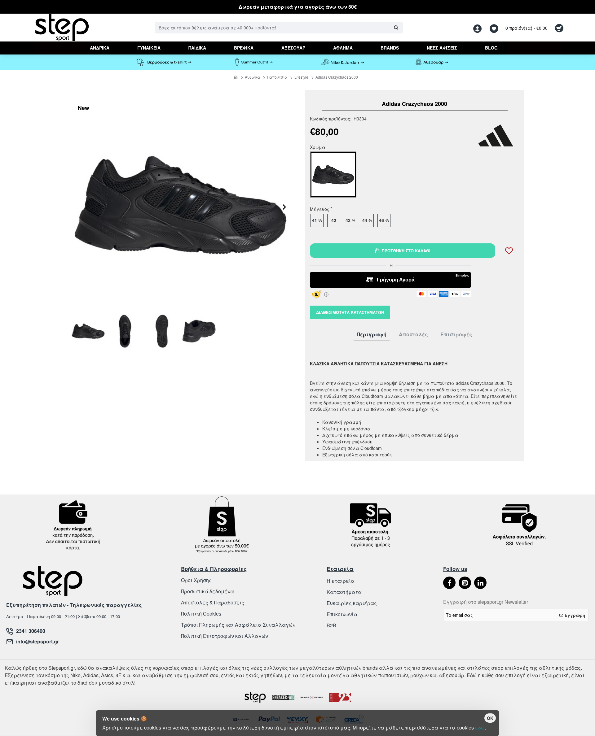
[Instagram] (465, 583)
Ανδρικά (252, 77)
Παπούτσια (277, 77)
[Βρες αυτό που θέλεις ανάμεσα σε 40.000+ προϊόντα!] (396, 27)
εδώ (480, 727)
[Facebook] (449, 583)
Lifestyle (301, 77)
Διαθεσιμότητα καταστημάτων (350, 312)
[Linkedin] (480, 583)
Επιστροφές (456, 334)
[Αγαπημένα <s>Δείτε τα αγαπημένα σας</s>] (495, 27)
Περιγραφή (371, 334)
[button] (284, 218)
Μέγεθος (319, 209)
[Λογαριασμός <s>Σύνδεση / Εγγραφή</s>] (479, 27)
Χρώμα (317, 147)
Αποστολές (413, 334)
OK (490, 718)
